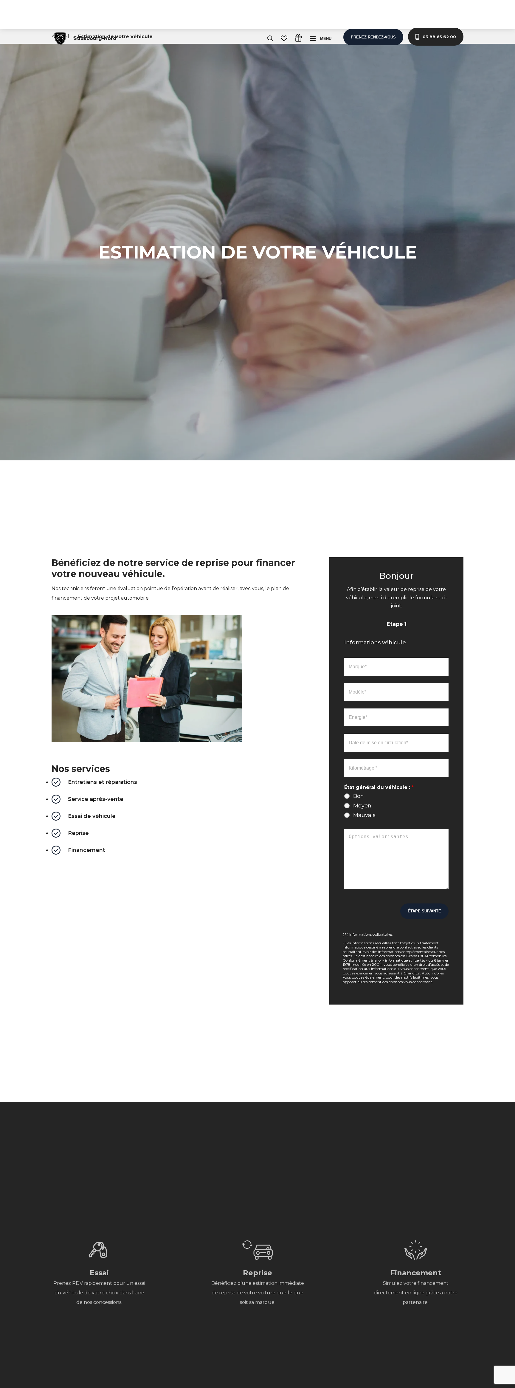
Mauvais (364, 815)
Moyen (362, 806)
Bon (358, 796)
